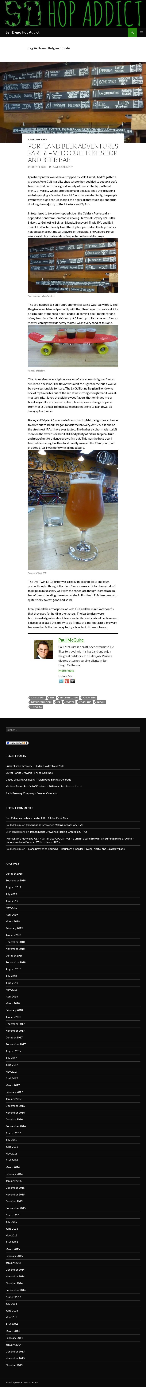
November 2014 (15, 1276)
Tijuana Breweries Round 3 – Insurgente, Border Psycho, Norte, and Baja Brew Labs (75, 848)
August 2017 (13, 1051)
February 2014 (14, 1337)
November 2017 (15, 1030)
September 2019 (16, 880)
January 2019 (13, 935)
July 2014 (11, 1303)
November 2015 (15, 1194)
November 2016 (15, 1112)
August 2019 (13, 887)
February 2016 (14, 1174)
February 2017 (14, 1092)
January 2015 (13, 1262)
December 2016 (15, 1105)
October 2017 (14, 1037)
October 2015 (14, 1201)
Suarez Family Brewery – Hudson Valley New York (35, 765)
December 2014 (15, 1269)
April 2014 (12, 1324)
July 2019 (11, 894)
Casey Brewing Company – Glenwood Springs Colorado (38, 779)
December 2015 (15, 1187)
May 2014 (11, 1317)
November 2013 (15, 1358)
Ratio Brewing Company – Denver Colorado (31, 793)
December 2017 (15, 1023)
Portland (85, 702)
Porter (70, 702)
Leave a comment (62, 167)
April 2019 (12, 914)
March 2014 (13, 1331)
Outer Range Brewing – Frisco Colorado (29, 772)
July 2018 (11, 976)
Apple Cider (37, 697)
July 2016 (11, 1139)
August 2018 (13, 969)
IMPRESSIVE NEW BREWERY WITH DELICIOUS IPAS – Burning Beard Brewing (53, 838)
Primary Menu (141, 32)
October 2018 (14, 955)
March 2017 (13, 1085)
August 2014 (13, 1296)
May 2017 (11, 1071)
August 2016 (13, 1133)
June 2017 (12, 1064)
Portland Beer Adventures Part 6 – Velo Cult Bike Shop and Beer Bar (73, 152)
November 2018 (15, 948)
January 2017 (13, 1098)
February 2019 (14, 928)
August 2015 (13, 1215)
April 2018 (12, 996)
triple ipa (36, 706)
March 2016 (13, 1167)
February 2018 (14, 1010)
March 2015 (13, 1249)
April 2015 (12, 1242)
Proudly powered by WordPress (22, 1382)
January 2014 (13, 1344)
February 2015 (14, 1255)
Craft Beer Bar (37, 139)
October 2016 (14, 1119)
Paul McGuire (71, 639)
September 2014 (16, 1290)
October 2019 (14, 873)
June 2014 (12, 1310)
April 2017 (12, 1078)
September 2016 (16, 1126)
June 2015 (12, 1228)
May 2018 (11, 989)
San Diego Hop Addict (23, 32)
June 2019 (12, 900)
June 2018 (12, 982)
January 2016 (13, 1180)
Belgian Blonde (69, 697)
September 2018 (16, 962)
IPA (58, 702)
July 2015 (11, 1221)
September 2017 (16, 1044)
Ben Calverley (14, 818)
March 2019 (13, 921)
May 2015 (11, 1235)
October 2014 (14, 1283)
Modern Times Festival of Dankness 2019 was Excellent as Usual (44, 786)
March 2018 (13, 1003)
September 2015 (16, 1208)
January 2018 (13, 1017)
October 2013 (14, 1365)
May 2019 (11, 907)
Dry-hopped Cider (41, 702)
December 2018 (15, 941)
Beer (52, 697)
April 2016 (12, 1160)
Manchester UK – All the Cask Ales (47, 818)
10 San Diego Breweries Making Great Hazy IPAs (54, 824)
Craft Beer (89, 697)
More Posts (66, 670)
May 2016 (11, 1153)
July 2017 (11, 1057)
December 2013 (15, 1351)
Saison (101, 702)
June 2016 (12, 1146)
